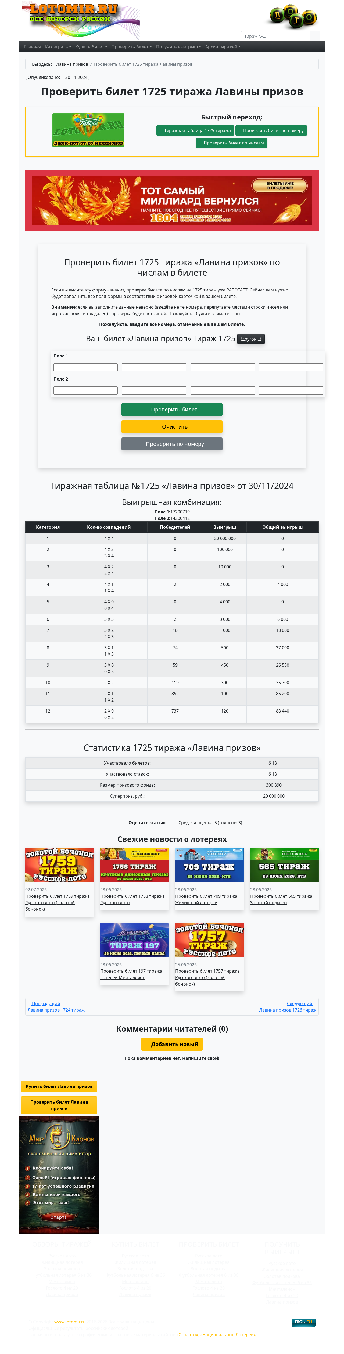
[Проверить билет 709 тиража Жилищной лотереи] (209, 864)
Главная (32, 47)
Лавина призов (62, 1294)
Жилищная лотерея (62, 1262)
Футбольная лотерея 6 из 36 (62, 1275)
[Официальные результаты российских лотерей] (86, 20)
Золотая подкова (62, 1269)
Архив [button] (221, 47)
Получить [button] (177, 47)
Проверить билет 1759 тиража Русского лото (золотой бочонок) (57, 902)
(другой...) (251, 339)
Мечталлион (62, 1281)
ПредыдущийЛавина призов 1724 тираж (56, 1007)
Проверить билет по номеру (273, 130)
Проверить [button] (130, 47)
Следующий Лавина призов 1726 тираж (287, 1007)
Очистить (174, 426)
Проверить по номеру (174, 443)
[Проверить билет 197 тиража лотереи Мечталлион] (134, 940)
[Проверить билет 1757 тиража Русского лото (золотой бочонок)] (209, 940)
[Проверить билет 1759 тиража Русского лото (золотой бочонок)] (59, 864)
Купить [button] (90, 47)
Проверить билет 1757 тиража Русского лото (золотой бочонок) (207, 977)
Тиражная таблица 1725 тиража (197, 130)
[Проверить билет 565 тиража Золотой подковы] (284, 864)
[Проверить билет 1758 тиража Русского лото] (134, 864)
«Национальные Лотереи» (228, 1335)
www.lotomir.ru (69, 1322)
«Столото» (187, 1335)
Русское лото (62, 1256)
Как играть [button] (56, 47)
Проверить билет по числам (233, 143)
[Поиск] (315, 36)
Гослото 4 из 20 (62, 1288)
